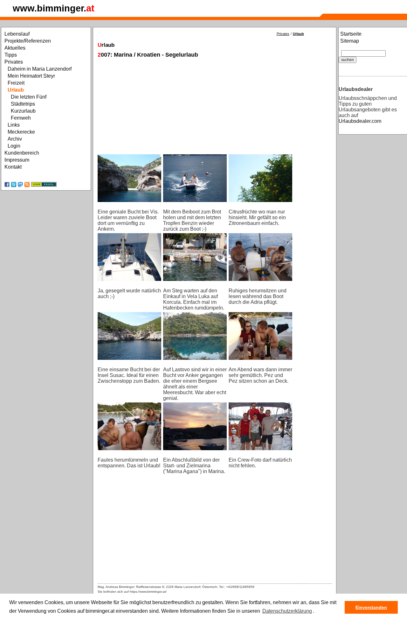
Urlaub (298, 34)
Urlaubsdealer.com (360, 121)
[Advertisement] (215, 104)
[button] (316, 611)
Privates (283, 34)
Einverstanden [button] (371, 607)
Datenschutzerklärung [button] (287, 611)
